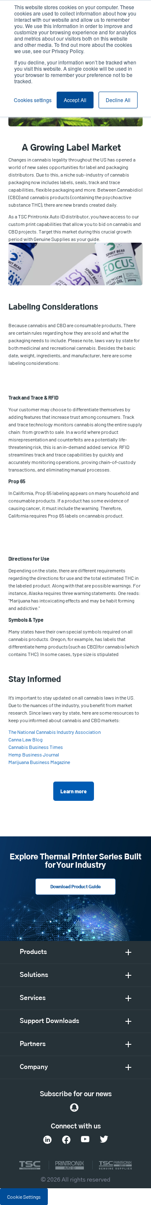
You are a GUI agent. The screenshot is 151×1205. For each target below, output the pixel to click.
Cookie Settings (24, 1197)
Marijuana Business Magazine (39, 762)
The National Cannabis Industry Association (54, 732)
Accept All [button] (75, 99)
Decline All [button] (118, 99)
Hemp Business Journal (33, 754)
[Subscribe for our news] (74, 1107)
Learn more (73, 791)
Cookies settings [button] (33, 99)
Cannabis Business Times (35, 747)
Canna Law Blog (25, 739)
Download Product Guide (75, 887)
